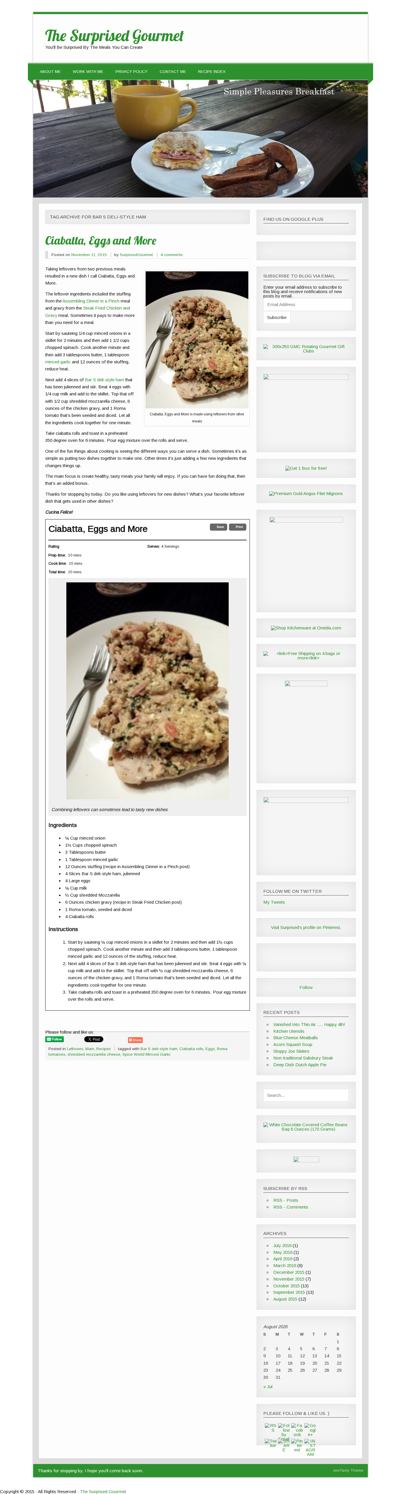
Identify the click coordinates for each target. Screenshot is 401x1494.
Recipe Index (211, 71)
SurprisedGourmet (136, 255)
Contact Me (173, 71)
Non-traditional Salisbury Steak (303, 1057)
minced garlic (58, 361)
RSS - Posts (285, 1200)
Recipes (103, 1049)
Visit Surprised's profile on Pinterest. (306, 927)
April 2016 (282, 1258)
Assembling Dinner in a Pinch (91, 300)
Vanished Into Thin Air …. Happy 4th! (309, 1024)
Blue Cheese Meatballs (295, 1037)
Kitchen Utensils (288, 1031)
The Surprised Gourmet (103, 1491)
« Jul (267, 1386)
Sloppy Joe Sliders (291, 1051)
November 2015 (288, 1278)
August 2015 (285, 1298)
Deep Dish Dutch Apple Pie (299, 1064)
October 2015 (286, 1285)
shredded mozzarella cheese (94, 1054)
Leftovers (75, 1049)
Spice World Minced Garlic (146, 1054)
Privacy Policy (131, 71)
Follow (306, 987)
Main (89, 1049)
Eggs (210, 1049)
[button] (218, 527)
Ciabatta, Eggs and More (100, 240)
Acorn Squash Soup (292, 1044)
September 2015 (289, 1292)
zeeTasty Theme (348, 1470)
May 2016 (282, 1252)
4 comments (172, 255)
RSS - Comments (290, 1206)
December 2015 (288, 1272)
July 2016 (282, 1245)
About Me (50, 71)
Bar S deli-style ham (104, 379)
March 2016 (284, 1265)
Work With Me (88, 71)
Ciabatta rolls (191, 1049)
